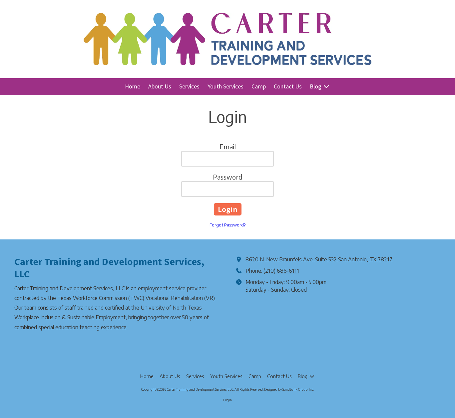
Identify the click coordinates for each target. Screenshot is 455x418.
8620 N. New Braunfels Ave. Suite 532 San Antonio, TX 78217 (318, 259)
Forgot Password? (227, 224)
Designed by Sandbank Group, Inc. (289, 389)
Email (228, 146)
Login (227, 400)
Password (227, 177)
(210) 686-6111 (281, 270)
